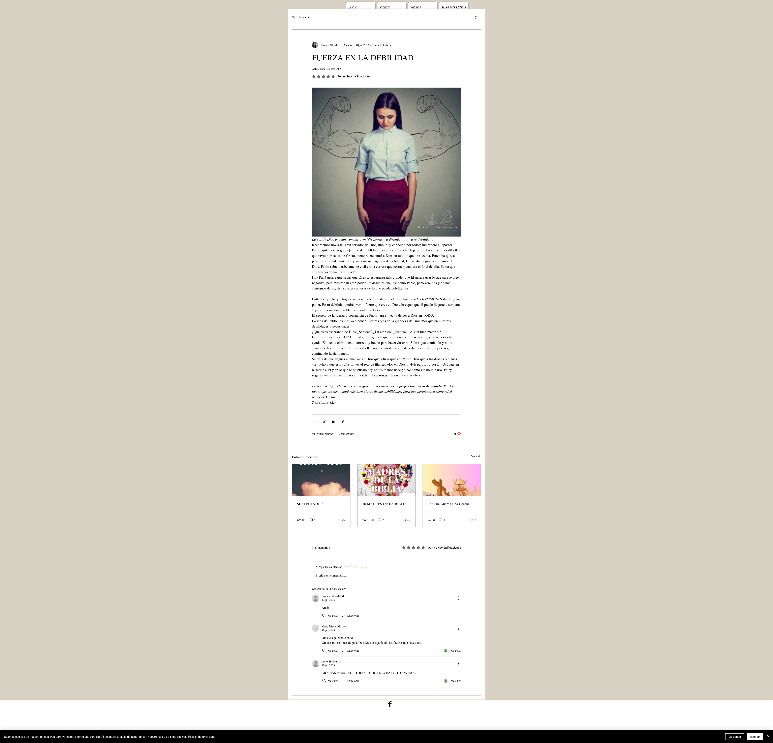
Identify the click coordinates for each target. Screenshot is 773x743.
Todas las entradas (302, 17)
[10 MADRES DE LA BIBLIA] (387, 480)
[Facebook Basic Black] (390, 704)
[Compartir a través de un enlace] (343, 421)
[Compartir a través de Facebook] (314, 421)
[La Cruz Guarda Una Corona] (452, 480)
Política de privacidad (201, 737)
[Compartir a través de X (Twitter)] (324, 421)
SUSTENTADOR (310, 503)
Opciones (735, 737)
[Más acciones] (458, 44)
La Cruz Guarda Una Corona (449, 503)
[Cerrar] (768, 736)
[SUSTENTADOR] (321, 480)
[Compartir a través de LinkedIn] (334, 421)
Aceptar (755, 737)
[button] (476, 17)
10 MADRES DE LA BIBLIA (384, 503)
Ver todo (476, 456)
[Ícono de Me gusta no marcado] (324, 615)
